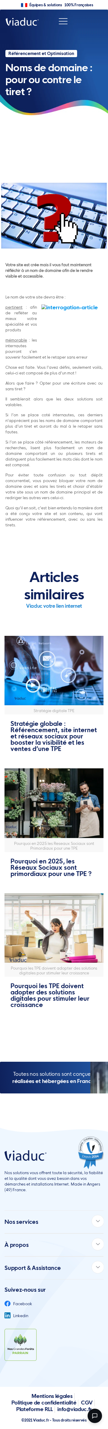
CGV (87, 1402)
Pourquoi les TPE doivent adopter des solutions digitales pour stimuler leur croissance (49, 995)
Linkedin (20, 1315)
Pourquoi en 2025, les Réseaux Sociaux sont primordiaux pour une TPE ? (51, 867)
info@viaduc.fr (74, 1409)
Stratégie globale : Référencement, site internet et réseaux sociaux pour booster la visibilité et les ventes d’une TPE (53, 736)
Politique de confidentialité (43, 1402)
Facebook (22, 1303)
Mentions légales (52, 1396)
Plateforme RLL (34, 1409)
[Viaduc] (22, 21)
